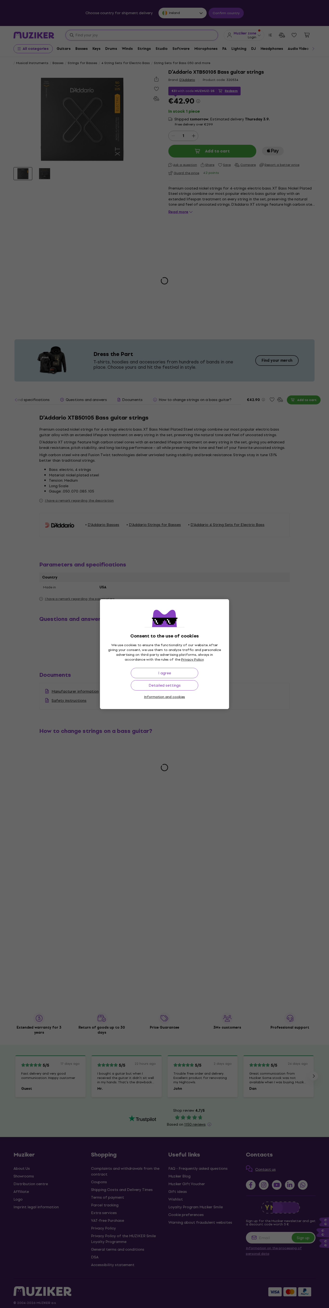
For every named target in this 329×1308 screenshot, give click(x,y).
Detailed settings (165, 685)
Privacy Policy (192, 659)
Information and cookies (164, 696)
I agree (164, 673)
